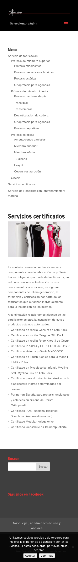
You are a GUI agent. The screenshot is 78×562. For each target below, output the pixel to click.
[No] (73, 547)
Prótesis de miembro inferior (29, 91)
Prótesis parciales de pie (30, 96)
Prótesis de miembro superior (30, 60)
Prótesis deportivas (26, 128)
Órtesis (15, 178)
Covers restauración (27, 171)
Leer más (47, 555)
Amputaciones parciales (30, 139)
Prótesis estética (25, 78)
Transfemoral (23, 109)
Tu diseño (20, 158)
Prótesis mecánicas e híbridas (34, 72)
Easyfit (18, 165)
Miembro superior (25, 146)
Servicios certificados (22, 184)
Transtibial (21, 102)
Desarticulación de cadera (31, 115)
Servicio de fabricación (23, 55)
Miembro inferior (25, 152)
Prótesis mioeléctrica (27, 65)
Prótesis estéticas (22, 134)
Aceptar (30, 555)
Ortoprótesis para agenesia (32, 85)
